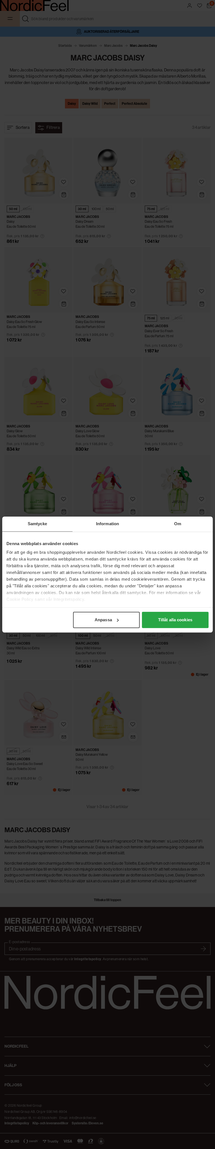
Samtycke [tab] (37, 523)
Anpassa (103, 619)
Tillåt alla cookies (175, 619)
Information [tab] (107, 523)
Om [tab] (177, 523)
